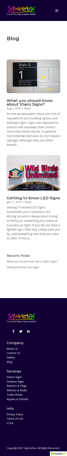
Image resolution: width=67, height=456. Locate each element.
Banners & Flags (17, 386)
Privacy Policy (15, 414)
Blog (9, 362)
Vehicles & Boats (17, 390)
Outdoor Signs (15, 381)
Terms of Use (15, 418)
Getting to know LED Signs (33, 198)
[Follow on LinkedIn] (28, 331)
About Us (12, 348)
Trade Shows (15, 394)
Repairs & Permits (17, 399)
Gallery (11, 357)
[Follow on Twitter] (21, 331)
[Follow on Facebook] (13, 331)
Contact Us (13, 353)
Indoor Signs (14, 377)
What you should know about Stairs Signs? (30, 102)
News (27, 108)
